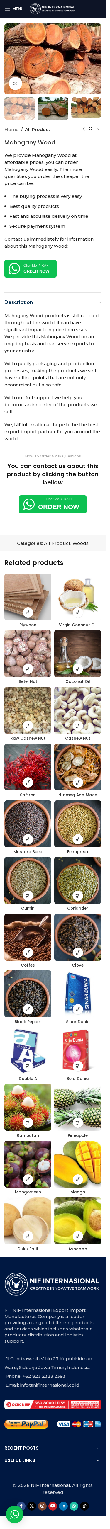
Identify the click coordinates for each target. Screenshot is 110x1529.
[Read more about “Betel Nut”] (28, 669)
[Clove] (77, 937)
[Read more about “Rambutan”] (28, 1123)
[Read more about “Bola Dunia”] (78, 1066)
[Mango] (77, 1164)
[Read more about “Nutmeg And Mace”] (78, 782)
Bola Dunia (78, 1078)
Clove (78, 965)
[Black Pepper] (27, 993)
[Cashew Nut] (77, 710)
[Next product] (97, 129)
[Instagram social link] (42, 1506)
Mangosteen (28, 1192)
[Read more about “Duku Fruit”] (28, 1236)
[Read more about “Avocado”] (78, 1236)
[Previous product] (83, 129)
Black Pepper (28, 1022)
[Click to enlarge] (15, 83)
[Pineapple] (77, 1107)
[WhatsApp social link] (74, 1506)
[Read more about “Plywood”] (28, 612)
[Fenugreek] (77, 823)
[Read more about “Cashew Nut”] (78, 726)
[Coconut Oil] (77, 653)
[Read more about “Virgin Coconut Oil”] (78, 612)
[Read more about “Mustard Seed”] (28, 839)
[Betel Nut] (27, 653)
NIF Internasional (50, 1485)
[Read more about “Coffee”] (28, 953)
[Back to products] (90, 129)
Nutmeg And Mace (77, 795)
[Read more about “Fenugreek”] (78, 839)
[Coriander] (77, 880)
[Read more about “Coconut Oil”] (78, 669)
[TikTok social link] (84, 1506)
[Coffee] (27, 937)
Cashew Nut (77, 738)
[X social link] (31, 1506)
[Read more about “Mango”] (78, 1179)
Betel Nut (28, 681)
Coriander (77, 908)
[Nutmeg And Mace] (77, 767)
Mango (77, 1192)
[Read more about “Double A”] (28, 1066)
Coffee (28, 965)
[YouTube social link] (52, 1506)
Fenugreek (78, 852)
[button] (10, 59)
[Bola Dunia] (77, 1050)
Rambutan (28, 1135)
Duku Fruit (28, 1249)
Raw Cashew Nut (27, 738)
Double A (28, 1078)
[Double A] (27, 1050)
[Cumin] (27, 880)
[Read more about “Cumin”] (28, 896)
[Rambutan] (27, 1107)
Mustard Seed (28, 852)
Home (11, 129)
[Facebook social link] (21, 1506)
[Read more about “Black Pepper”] (28, 1009)
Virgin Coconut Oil (78, 625)
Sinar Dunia (78, 1022)
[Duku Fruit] (27, 1220)
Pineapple (78, 1135)
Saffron (28, 795)
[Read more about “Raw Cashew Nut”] (28, 726)
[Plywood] (27, 597)
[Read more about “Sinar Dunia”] (78, 1009)
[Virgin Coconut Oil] (77, 597)
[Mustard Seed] (27, 823)
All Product (37, 129)
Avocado (77, 1249)
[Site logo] (53, 8)
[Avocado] (77, 1220)
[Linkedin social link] (63, 1506)
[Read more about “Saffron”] (28, 782)
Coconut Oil (77, 681)
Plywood (28, 625)
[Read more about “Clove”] (78, 953)
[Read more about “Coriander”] (78, 896)
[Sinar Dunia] (77, 993)
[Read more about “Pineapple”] (78, 1123)
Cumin (28, 908)
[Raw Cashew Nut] (27, 710)
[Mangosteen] (27, 1164)
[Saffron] (27, 767)
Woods (80, 543)
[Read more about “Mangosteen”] (28, 1179)
